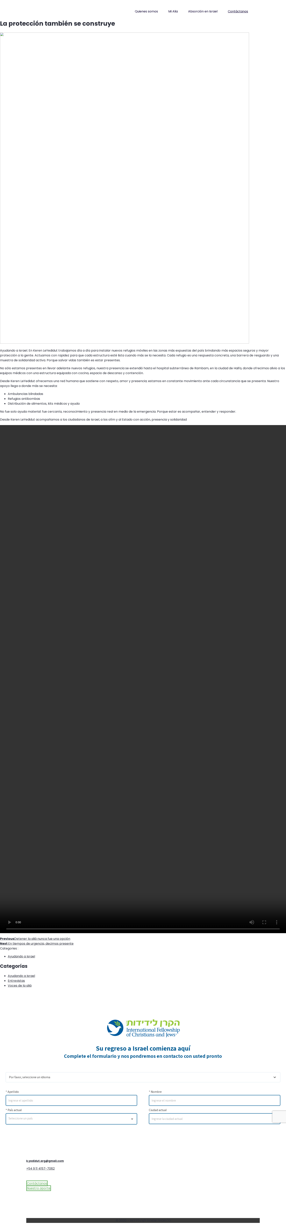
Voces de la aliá (20, 985)
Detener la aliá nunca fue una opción (35, 938)
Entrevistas (16, 980)
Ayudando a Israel (21, 956)
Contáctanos (238, 11)
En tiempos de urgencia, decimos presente (37, 943)
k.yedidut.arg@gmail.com (45, 1161)
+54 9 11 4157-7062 (40, 1168)
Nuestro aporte (38, 1188)
